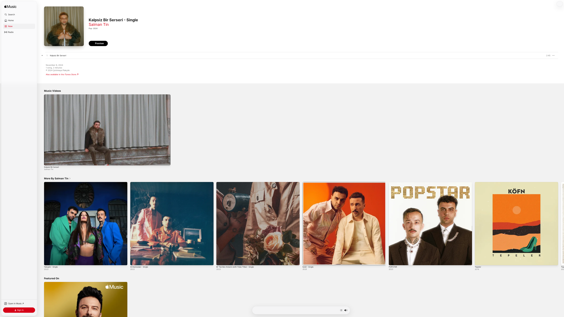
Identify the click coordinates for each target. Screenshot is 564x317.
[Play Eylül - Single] (306, 261)
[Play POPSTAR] (392, 261)
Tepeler (478, 183)
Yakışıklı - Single (51, 183)
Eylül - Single (308, 183)
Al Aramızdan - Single (140, 183)
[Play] (48, 162)
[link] (57, 178)
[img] (10, 6)
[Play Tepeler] (478, 261)
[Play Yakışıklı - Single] (48, 261)
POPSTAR (393, 183)
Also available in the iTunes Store (61, 74)
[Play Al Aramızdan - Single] (134, 261)
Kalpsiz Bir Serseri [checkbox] (58, 55)
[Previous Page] (41, 223)
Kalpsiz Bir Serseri (51, 167)
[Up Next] (341, 310)
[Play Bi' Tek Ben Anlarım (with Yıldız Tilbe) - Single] (220, 261)
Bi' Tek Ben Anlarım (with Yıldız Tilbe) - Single (237, 183)
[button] (19, 14)
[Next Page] (561, 223)
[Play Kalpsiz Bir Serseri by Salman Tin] (47, 55)
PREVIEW (547, 55)
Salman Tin (99, 24)
